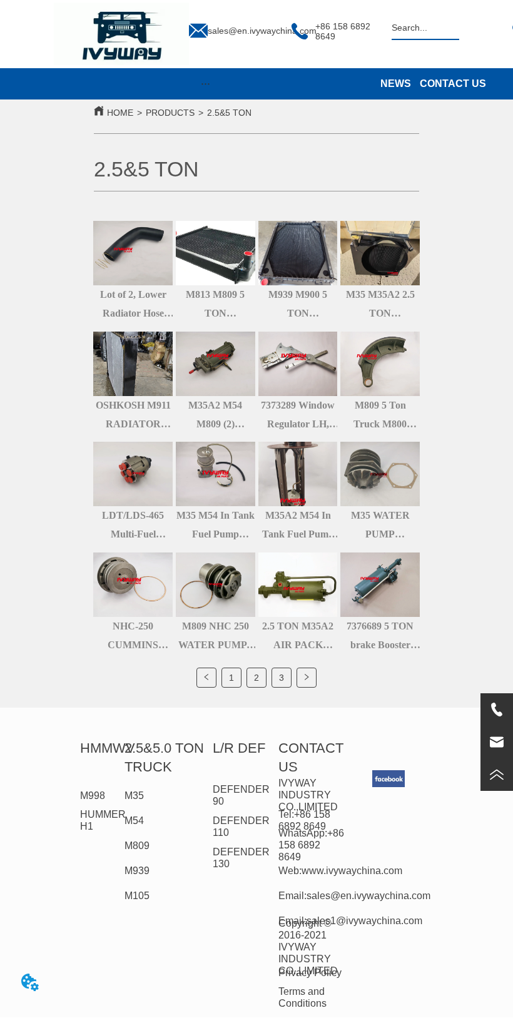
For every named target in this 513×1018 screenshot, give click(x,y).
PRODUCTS (170, 113)
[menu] (205, 83)
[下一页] (307, 678)
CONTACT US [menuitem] (453, 83)
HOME (120, 113)
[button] (205, 83)
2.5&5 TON (229, 113)
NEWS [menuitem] (395, 83)
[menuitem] (205, 83)
